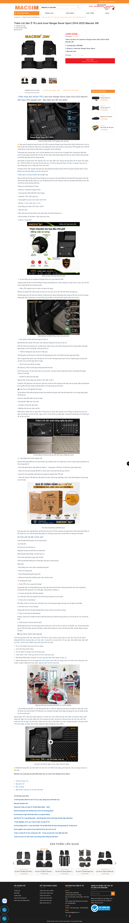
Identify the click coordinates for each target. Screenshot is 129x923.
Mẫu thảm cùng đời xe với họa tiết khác (29, 790)
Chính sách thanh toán (46, 893)
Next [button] (115, 863)
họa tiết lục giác (23, 721)
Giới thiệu (90, 13)
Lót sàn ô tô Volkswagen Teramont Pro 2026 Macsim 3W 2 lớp (94, 871)
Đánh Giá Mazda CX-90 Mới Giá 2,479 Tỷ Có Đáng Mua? (34, 811)
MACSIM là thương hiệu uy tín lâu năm (31, 640)
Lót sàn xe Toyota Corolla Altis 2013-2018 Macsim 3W (112, 871)
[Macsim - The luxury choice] (26, 7)
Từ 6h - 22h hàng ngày (96, 6)
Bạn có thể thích (99, 91)
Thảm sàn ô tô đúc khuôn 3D (29, 175)
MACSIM (102, 96)
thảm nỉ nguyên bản (75, 163)
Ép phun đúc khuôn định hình (36, 200)
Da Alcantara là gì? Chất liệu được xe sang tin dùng (32, 814)
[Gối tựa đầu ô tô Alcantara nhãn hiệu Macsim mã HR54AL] (96, 108)
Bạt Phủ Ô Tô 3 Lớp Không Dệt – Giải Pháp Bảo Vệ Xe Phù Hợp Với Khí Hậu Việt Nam (43, 818)
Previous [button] (13, 863)
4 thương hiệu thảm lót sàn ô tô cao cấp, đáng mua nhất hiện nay (36, 799)
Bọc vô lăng (20, 787)
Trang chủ (49, 13)
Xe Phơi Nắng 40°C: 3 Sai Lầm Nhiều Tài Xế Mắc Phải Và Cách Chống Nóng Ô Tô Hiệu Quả (45, 825)
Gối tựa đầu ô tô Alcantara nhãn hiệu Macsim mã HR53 (106, 98)
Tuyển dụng (17, 895)
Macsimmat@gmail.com (72, 912)
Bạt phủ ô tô (20, 784)
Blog (107, 13)
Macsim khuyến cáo (21, 803)
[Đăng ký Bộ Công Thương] (100, 908)
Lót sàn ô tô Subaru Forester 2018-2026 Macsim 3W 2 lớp (52, 871)
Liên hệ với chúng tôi (20, 898)
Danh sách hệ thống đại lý (21, 900)
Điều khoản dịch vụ (45, 903)
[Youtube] (69, 916)
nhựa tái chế (82, 412)
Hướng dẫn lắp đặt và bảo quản (31, 537)
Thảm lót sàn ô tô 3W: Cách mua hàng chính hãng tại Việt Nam (36, 837)
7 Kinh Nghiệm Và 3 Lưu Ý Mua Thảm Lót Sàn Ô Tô (32, 822)
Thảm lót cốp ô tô (22, 781)
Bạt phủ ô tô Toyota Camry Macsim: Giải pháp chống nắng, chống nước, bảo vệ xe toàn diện (107, 116)
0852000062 (109, 6)
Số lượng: (68, 55)
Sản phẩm (70, 13)
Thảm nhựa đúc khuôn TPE (30, 96)
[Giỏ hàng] (113, 9)
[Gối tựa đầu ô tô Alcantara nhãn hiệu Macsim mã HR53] (96, 98)
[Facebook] (66, 916)
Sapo (80, 921)
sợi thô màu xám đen (78, 719)
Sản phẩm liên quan (64, 844)
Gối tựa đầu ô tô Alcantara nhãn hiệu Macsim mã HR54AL (106, 108)
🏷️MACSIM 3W (24, 869)
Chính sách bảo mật (46, 900)
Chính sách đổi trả (45, 895)
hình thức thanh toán (46, 660)
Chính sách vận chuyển (47, 890)
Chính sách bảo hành (46, 898)
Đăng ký (112, 1)
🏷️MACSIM (85, 869)
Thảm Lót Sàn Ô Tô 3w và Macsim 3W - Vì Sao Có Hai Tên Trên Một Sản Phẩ (41, 833)
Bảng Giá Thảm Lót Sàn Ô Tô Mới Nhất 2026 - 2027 (32, 807)
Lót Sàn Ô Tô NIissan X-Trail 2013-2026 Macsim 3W (29, 871)
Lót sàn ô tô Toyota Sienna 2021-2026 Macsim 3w (70, 871)
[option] (39, 52)
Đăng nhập (103, 1)
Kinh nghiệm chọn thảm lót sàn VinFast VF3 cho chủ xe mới (35, 829)
